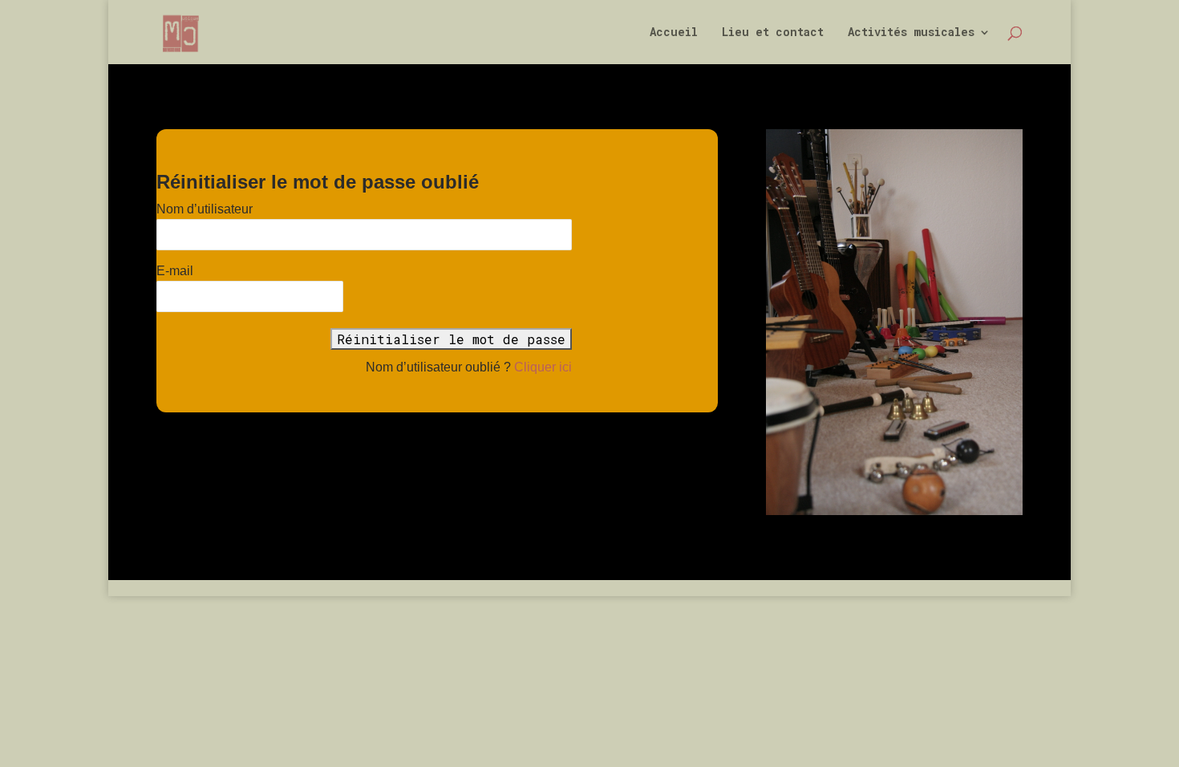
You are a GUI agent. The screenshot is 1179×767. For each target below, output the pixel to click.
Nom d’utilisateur (204, 209)
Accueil (674, 32)
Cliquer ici (543, 367)
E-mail (174, 271)
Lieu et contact (773, 32)
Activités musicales (911, 32)
